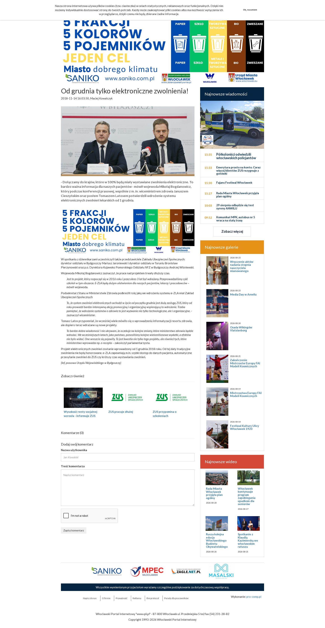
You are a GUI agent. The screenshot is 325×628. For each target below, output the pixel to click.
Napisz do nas (90, 598)
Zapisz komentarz (73, 530)
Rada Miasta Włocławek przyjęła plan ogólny (214, 493)
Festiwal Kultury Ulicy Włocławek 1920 (244, 427)
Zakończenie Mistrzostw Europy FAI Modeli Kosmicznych (245, 363)
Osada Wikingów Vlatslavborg (241, 329)
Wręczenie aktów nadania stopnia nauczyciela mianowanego (241, 266)
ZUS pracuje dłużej (120, 411)
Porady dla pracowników (176, 598)
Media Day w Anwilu (243, 294)
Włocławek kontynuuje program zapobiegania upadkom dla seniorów (246, 496)
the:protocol (153, 598)
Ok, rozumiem (250, 10)
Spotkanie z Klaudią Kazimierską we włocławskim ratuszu (248, 540)
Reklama (137, 598)
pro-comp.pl (253, 596)
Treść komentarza (73, 466)
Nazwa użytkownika (74, 450)
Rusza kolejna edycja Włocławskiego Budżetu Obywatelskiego (217, 540)
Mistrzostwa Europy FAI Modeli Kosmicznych (246, 394)
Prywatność (121, 598)
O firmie (106, 598)
